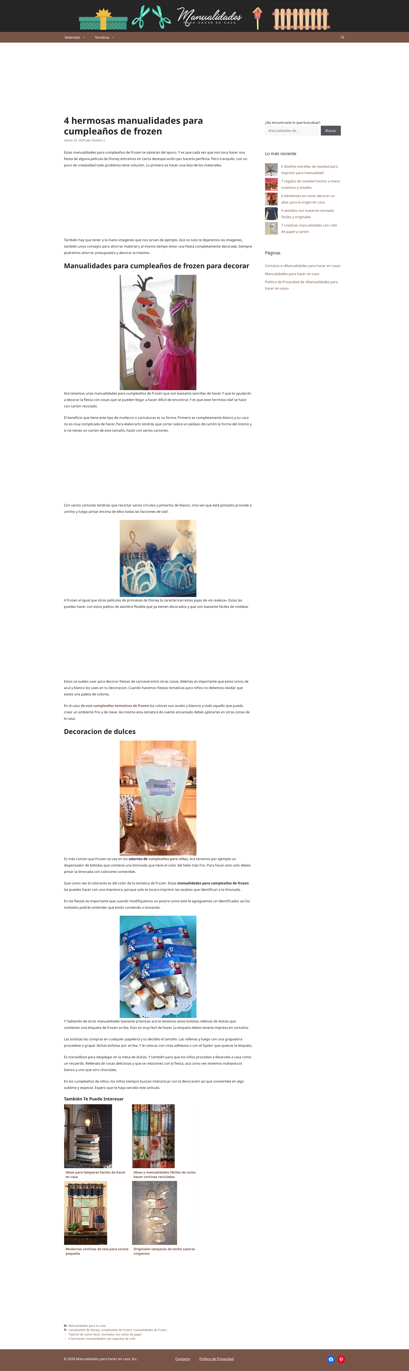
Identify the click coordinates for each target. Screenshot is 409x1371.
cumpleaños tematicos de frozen (121, 705)
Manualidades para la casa (87, 1325)
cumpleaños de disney (84, 1330)
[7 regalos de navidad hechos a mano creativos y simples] (271, 185)
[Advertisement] (204, 74)
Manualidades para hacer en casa (292, 273)
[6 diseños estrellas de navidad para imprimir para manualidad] (271, 170)
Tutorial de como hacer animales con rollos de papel (105, 1334)
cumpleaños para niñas (168, 858)
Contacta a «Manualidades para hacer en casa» (303, 265)
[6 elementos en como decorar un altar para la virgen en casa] (271, 200)
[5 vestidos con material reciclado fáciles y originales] (271, 214)
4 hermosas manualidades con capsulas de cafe (102, 1338)
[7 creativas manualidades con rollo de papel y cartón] (271, 229)
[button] (342, 37)
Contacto (182, 1359)
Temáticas (102, 37)
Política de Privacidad (216, 1359)
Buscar (330, 130)
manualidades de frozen (150, 1330)
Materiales (72, 37)
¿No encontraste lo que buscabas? (292, 122)
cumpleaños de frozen (116, 1330)
